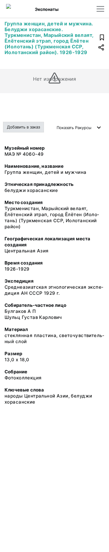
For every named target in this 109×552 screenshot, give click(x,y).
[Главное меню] (100, 9)
